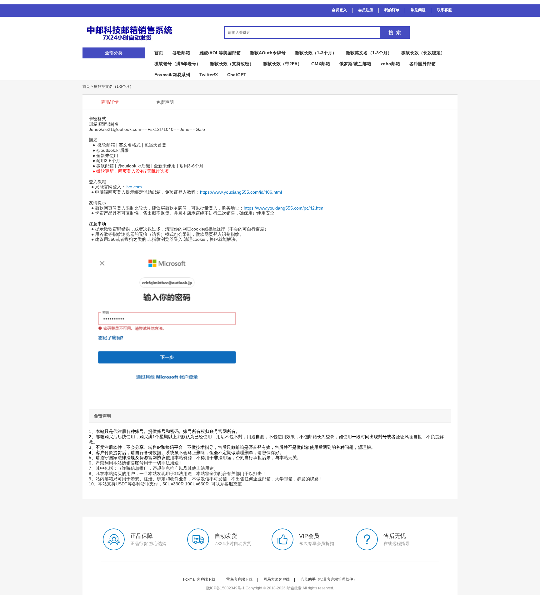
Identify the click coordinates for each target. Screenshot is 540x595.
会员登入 (339, 10)
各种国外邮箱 (422, 63)
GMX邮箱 (320, 63)
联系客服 (444, 10)
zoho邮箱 (390, 63)
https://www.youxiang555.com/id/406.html (241, 192)
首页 (158, 52)
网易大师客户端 (276, 579)
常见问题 (418, 10)
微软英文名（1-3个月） (369, 52)
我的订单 (391, 10)
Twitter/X (208, 74)
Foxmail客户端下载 (199, 579)
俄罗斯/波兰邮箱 (355, 63)
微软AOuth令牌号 (268, 52)
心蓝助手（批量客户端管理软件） (329, 579)
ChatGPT (236, 74)
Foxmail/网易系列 (172, 74)
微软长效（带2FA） (282, 63)
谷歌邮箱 (181, 52)
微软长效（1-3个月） (316, 52)
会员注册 (365, 10)
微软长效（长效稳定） (423, 52)
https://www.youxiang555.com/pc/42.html (284, 208)
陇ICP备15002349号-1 (225, 588)
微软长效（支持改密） (232, 63)
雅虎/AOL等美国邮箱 (220, 52)
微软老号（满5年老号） (177, 63)
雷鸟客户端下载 (239, 579)
